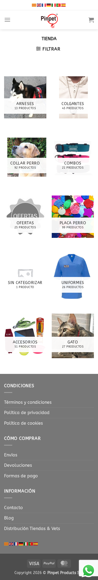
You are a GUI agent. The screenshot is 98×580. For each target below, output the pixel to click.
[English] (39, 5)
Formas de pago (21, 475)
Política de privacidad (27, 412)
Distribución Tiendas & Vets (32, 528)
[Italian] (53, 5)
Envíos (10, 455)
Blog (9, 518)
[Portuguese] (58, 5)
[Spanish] (63, 5)
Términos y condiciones (27, 402)
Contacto (13, 507)
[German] (49, 5)
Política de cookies (23, 423)
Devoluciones (18, 465)
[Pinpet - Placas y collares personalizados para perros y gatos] (49, 19)
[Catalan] (34, 5)
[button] (7, 19)
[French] (44, 5)
